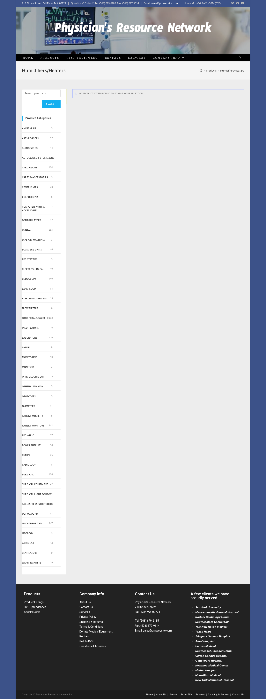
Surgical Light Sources (37, 494)
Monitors (28, 367)
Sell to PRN (186, 694)
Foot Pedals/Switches (36, 318)
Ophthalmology (32, 386)
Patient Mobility (32, 416)
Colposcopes (30, 197)
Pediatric (28, 435)
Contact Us (86, 607)
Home (149, 694)
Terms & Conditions (91, 626)
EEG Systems (29, 259)
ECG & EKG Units (32, 249)
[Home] (201, 70)
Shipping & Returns (91, 621)
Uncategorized (32, 523)
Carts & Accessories (35, 177)
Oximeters (28, 406)
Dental (26, 230)
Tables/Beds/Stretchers (37, 504)
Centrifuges (30, 187)
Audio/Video (30, 148)
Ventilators (29, 553)
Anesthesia (29, 128)
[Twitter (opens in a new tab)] (232, 3)
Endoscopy (29, 278)
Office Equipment (33, 376)
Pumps (26, 455)
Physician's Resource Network (133, 30)
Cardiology (29, 167)
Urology (27, 533)
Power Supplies (31, 445)
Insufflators (30, 327)
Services (84, 611)
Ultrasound (30, 513)
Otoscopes (29, 396)
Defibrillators (31, 220)
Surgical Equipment (35, 484)
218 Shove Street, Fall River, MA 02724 (44, 3)
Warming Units (31, 562)
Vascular (28, 543)
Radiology (29, 464)
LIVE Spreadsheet (35, 607)
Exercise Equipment (34, 298)
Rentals (84, 636)
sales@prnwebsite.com (164, 3)
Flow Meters (30, 308)
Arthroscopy (30, 138)
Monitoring (29, 357)
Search (51, 103)
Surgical (28, 474)
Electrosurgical (33, 269)
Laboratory (29, 337)
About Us (85, 602)
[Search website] (240, 58)
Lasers (26, 347)
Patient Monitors (33, 425)
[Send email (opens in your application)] (242, 3)
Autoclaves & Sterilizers (38, 157)
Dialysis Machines (33, 240)
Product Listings (34, 602)
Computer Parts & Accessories (33, 208)
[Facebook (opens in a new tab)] (237, 3)
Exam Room (29, 288)
